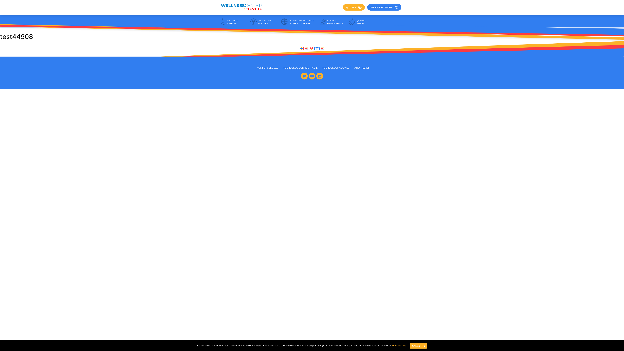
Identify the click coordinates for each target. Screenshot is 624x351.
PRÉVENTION (335, 22)
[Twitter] (304, 76)
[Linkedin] (319, 76)
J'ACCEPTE (418, 345)
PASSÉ (361, 22)
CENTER (232, 22)
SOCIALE (264, 22)
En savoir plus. (399, 345)
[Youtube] (312, 76)
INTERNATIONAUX (301, 22)
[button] (354, 7)
